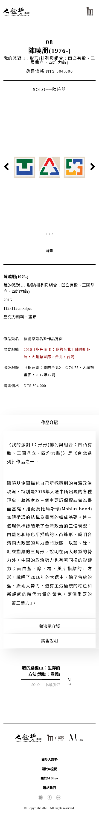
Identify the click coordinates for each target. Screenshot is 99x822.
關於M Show (49, 778)
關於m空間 (49, 769)
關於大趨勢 (49, 759)
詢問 (49, 251)
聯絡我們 (49, 787)
